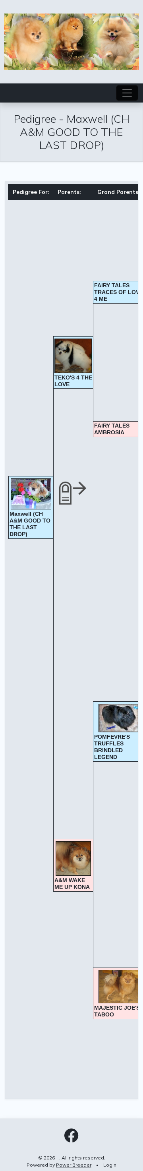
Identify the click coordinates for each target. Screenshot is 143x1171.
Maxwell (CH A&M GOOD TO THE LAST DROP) (30, 524)
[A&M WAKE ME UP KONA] (73, 858)
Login (109, 1165)
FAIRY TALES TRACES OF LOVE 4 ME (118, 292)
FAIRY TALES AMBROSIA (111, 428)
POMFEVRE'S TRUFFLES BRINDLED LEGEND (112, 747)
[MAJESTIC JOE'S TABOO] (118, 987)
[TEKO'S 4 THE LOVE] (73, 355)
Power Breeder (73, 1165)
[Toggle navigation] (127, 93)
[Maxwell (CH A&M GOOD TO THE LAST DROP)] (31, 494)
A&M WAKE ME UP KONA (72, 883)
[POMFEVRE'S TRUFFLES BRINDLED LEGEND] (118, 718)
